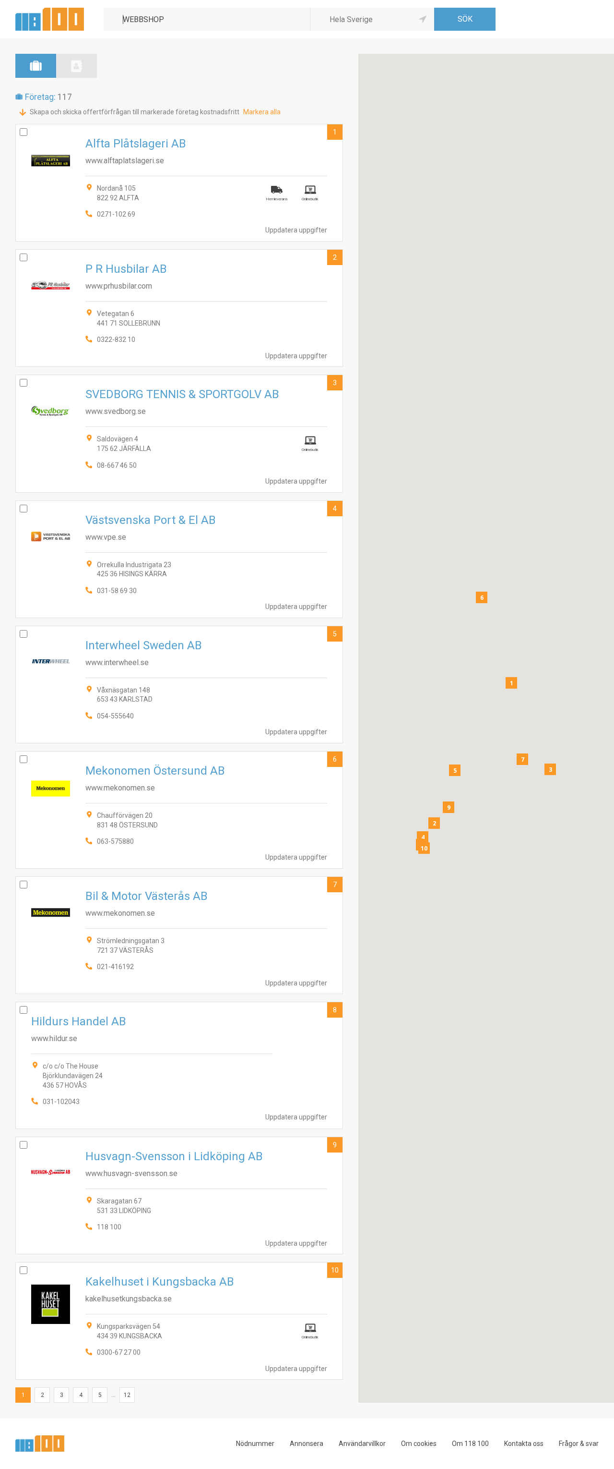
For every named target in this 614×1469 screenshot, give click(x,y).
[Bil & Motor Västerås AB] (179, 935)
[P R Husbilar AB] (179, 308)
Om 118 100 (470, 1443)
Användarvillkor (362, 1443)
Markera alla (262, 112)
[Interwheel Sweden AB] (179, 684)
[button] (511, 683)
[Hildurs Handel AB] (179, 1065)
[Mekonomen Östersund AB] (179, 810)
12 (127, 1395)
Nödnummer (255, 1443)
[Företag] (35, 66)
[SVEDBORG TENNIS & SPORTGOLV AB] (179, 433)
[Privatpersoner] (76, 66)
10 (335, 1270)
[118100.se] (49, 11)
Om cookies (419, 1443)
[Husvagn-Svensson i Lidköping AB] (179, 1195)
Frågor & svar (579, 1443)
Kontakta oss (523, 1443)
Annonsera (306, 1443)
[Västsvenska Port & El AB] (179, 559)
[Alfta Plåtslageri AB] (179, 182)
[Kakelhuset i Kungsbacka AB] (179, 1321)
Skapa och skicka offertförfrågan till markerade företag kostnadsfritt (134, 112)
